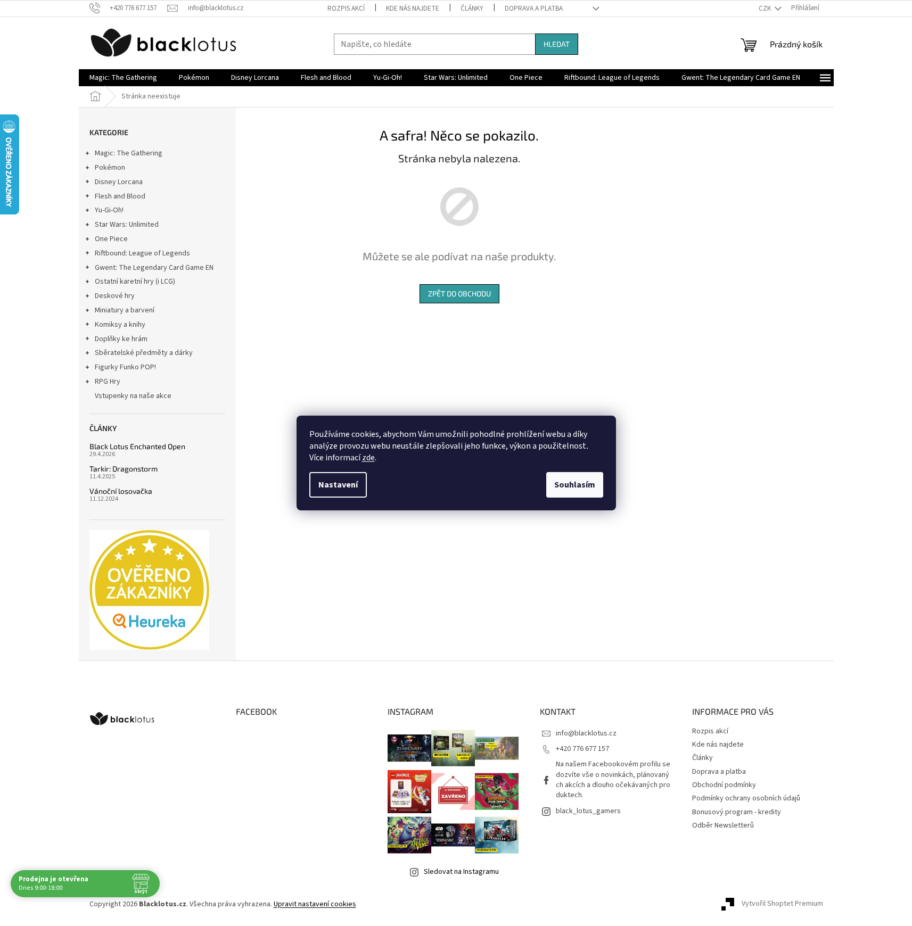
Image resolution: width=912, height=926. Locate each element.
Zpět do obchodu (459, 293)
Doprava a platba (534, 8)
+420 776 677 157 (582, 748)
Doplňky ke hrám (121, 339)
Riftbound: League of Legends (142, 253)
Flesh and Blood (120, 196)
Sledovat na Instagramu (461, 871)
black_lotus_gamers (588, 811)
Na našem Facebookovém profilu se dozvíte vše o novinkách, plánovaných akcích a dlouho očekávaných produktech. (613, 779)
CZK (766, 8)
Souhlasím (574, 485)
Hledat (557, 43)
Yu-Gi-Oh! (109, 210)
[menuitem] (123, 77)
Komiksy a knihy (120, 324)
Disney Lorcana (119, 182)
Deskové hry (115, 296)
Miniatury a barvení (124, 310)
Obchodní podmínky (724, 785)
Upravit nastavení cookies (315, 904)
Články (472, 8)
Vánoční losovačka (120, 491)
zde (368, 458)
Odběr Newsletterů (723, 825)
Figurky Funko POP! (125, 367)
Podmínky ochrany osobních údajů (746, 798)
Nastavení (338, 485)
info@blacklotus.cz (586, 733)
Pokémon (110, 167)
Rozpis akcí (346, 8)
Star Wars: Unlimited (127, 224)
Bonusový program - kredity (736, 812)
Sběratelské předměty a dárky (144, 353)
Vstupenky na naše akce (133, 396)
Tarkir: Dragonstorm (123, 469)
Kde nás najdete (412, 8)
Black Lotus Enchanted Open (137, 446)
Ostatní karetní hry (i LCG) (135, 281)
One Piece (111, 239)
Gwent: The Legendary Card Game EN (154, 267)
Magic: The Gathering (128, 153)
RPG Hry (107, 381)
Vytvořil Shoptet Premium (782, 904)
